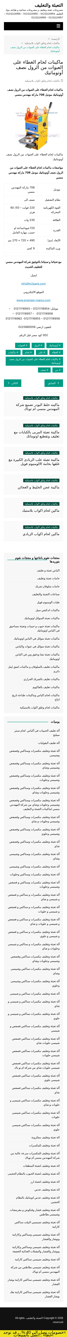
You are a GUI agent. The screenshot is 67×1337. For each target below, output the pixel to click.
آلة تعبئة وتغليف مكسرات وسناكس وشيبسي (34, 866)
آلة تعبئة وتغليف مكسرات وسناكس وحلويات (35, 874)
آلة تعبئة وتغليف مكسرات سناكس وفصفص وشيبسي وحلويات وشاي (35, 958)
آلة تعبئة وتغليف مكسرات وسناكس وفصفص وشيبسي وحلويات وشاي (34, 790)
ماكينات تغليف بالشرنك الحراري (42, 679)
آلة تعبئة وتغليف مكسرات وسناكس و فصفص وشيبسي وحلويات (34, 884)
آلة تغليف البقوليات (49, 742)
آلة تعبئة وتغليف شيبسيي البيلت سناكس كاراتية (37, 1224)
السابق (51, 383)
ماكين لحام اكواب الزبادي (41, 534)
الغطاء (55, 352)
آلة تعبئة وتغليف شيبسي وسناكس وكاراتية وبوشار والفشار (36, 1236)
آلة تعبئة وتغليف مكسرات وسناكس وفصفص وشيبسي (34, 753)
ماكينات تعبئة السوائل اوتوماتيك (42, 618)
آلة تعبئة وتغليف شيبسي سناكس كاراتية (37, 1259)
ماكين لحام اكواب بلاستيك (40, 510)
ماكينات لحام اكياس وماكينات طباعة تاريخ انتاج (36, 697)
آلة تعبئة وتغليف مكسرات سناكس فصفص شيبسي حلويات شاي (36, 1041)
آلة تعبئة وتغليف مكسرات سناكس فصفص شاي (36, 1090)
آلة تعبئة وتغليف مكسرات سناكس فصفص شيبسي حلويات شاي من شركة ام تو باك (36, 1065)
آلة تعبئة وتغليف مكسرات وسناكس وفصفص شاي (34, 844)
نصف (43, 370)
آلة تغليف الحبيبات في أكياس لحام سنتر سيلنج (37, 733)
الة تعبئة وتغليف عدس (47, 1189)
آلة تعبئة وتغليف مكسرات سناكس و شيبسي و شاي (34, 1003)
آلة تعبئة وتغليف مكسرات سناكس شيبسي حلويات (36, 1115)
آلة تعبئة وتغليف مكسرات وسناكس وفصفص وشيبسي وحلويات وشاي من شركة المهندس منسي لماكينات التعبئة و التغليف (34, 804)
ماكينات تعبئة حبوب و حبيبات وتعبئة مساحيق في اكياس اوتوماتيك (34, 628)
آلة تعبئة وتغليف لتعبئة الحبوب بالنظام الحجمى (34, 1173)
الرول (37, 345)
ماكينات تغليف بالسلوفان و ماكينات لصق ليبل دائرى (34, 669)
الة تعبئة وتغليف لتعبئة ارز (45, 1181)
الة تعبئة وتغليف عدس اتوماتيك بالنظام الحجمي (38, 1200)
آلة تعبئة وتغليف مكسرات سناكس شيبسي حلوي (36, 1127)
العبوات (21, 345)
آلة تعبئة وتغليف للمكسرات (44, 1145)
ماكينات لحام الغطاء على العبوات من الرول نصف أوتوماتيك (34, 361)
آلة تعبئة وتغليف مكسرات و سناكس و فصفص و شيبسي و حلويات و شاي (34, 921)
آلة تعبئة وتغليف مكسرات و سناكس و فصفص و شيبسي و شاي (34, 897)
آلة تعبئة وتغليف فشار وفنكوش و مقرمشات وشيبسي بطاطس (35, 1212)
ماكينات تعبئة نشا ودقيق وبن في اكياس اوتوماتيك (37, 656)
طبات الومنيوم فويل (48, 602)
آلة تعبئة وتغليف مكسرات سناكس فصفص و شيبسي (35, 1028)
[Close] (65, 1332)
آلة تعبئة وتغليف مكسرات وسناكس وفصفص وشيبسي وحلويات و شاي (34, 819)
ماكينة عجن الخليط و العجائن (38, 487)
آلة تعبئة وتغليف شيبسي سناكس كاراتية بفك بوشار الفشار (35, 1294)
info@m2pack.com (33, 283)
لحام (27, 352)
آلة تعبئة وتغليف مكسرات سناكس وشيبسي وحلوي (35, 983)
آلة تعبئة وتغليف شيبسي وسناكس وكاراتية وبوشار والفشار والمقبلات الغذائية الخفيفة (36, 1249)
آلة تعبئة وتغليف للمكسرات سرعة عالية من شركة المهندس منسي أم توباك (35, 1155)
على (40, 352)
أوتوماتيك (53, 345)
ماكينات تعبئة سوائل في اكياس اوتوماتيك (37, 638)
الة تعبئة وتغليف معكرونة (45, 1137)
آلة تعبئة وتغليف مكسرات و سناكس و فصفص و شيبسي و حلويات (34, 909)
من (56, 370)
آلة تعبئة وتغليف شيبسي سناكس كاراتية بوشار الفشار (34, 1282)
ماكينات (12, 352)
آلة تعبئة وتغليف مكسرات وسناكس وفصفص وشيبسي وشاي (34, 765)
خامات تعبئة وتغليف (48, 578)
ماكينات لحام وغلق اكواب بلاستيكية (42, 80)
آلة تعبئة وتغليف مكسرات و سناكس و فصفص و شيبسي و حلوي (34, 934)
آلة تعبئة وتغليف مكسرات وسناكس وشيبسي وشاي (34, 856)
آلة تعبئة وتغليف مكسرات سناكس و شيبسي (35, 993)
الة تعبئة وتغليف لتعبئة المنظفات (41, 1165)
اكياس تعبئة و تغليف (48, 570)
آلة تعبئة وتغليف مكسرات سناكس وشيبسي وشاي (35, 971)
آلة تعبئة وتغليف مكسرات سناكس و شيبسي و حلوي (34, 1016)
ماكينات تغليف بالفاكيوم (46, 687)
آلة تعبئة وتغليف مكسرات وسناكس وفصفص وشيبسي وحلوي (34, 831)
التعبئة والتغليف (49, 5)
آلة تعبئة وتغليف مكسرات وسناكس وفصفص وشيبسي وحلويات (34, 778)
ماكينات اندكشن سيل (48, 610)
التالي (15, 383)
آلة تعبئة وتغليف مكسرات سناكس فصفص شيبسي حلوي (36, 1078)
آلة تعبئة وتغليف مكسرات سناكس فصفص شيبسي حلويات (36, 1053)
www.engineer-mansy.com (33, 300)
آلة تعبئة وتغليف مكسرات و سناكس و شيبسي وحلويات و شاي (34, 946)
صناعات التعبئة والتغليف (46, 594)
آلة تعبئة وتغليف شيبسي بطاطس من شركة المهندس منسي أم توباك (35, 1269)
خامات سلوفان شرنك (47, 586)
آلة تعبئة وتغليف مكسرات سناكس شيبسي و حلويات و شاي (35, 1102)
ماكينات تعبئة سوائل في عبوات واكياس (37, 646)
